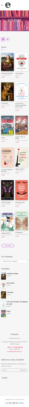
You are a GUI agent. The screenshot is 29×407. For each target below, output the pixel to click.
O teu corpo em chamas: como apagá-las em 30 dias (21, 105)
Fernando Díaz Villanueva (21, 234)
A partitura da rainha (7, 73)
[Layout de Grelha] (3, 39)
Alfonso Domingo (19, 171)
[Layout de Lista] (8, 39)
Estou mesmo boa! (20, 202)
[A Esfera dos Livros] (8, 5)
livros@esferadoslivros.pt (14, 351)
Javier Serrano (4, 139)
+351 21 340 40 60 (15, 347)
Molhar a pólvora (20, 169)
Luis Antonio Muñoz (6, 75)
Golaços (3, 137)
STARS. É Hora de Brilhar (20, 137)
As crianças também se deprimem (7, 170)
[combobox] (14, 261)
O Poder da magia (6, 202)
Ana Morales (18, 204)
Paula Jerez (9, 235)
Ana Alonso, (4, 235)
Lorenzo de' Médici (5, 105)
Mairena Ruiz (24, 140)
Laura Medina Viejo (5, 204)
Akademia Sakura (6, 233)
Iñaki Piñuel (18, 75)
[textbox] (14, 261)
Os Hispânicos (19, 232)
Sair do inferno (19, 73)
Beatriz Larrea (18, 108)
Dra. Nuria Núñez (5, 173)
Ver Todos (8, 245)
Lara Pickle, (18, 140)
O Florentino (4, 103)
